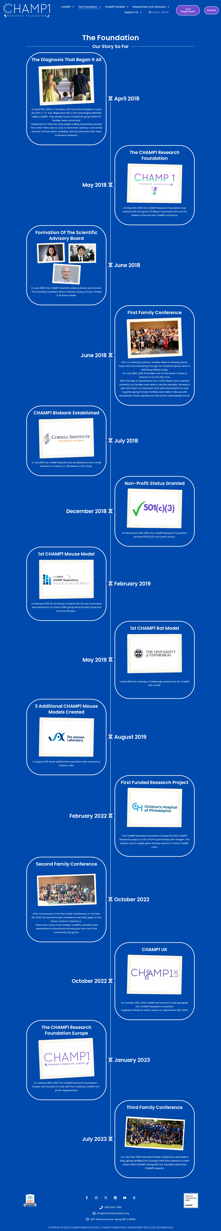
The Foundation (87, 7)
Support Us (131, 12)
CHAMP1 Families (115, 7)
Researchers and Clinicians (149, 7)
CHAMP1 (66, 7)
